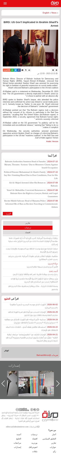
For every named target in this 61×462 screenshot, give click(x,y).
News (53, 13)
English (46, 13)
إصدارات (14, 365)
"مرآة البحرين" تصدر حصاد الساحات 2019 (48, 377)
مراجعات (17, 443)
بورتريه (34, 443)
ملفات (34, 451)
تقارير (27, 223)
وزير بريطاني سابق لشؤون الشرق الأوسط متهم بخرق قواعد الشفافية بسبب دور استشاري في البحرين (34, 280)
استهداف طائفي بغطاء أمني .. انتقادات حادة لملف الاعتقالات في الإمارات (32, 328)
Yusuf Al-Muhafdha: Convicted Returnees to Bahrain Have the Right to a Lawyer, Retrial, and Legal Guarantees (32, 193)
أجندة (19, 434)
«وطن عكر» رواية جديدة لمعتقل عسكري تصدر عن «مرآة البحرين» (26, 379)
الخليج (7, 298)
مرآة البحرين (55, 3)
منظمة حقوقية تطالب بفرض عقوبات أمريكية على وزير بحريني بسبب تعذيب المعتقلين (33, 258)
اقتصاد (27, 232)
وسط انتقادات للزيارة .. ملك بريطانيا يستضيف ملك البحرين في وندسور (33, 288)
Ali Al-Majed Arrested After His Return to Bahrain (33, 184)
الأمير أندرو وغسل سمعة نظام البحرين (42, 265)
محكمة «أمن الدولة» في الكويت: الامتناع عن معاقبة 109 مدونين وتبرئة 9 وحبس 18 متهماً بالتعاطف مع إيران (31, 321)
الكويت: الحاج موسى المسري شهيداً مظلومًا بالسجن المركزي (34, 306)
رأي (54, 451)
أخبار (54, 434)
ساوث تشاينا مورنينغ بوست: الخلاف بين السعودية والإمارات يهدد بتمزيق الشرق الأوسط (32, 250)
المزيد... (7, 213)
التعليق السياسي (49, 439)
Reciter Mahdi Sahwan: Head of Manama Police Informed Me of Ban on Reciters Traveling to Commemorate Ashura (31, 203)
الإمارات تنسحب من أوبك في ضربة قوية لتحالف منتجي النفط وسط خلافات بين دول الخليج (33, 313)
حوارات (53, 447)
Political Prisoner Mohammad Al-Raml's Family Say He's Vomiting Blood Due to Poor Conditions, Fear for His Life (31, 175)
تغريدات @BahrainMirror (47, 355)
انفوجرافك (33, 447)
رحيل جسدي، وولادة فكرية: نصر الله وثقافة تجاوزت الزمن (35, 273)
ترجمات (28, 227)
